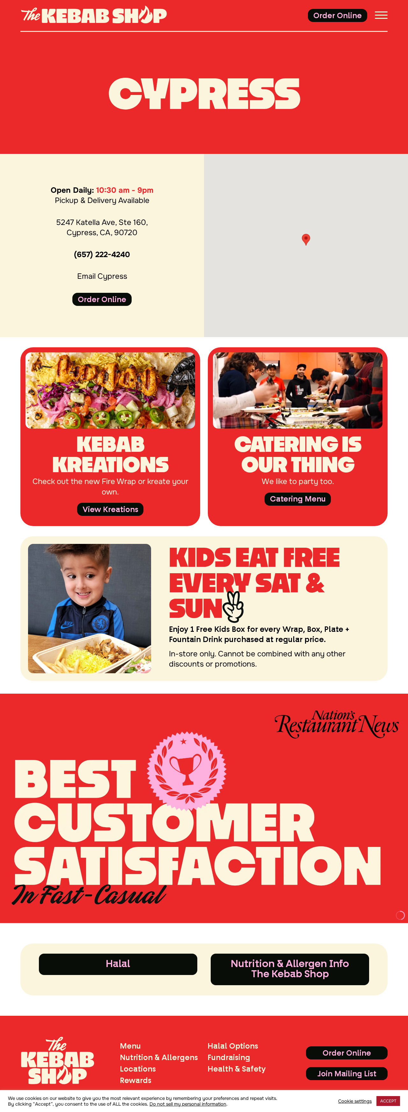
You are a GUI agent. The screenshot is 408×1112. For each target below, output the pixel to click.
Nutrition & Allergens (159, 1057)
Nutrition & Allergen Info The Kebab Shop (290, 968)
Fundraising (229, 1057)
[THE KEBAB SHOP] (104, 15)
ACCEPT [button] (388, 1101)
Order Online (337, 15)
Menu (130, 1046)
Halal (118, 963)
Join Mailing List (346, 1074)
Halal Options (233, 1046)
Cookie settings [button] (355, 1101)
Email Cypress (102, 276)
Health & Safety (237, 1069)
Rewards (135, 1080)
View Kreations (110, 509)
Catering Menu (298, 499)
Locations (138, 1069)
